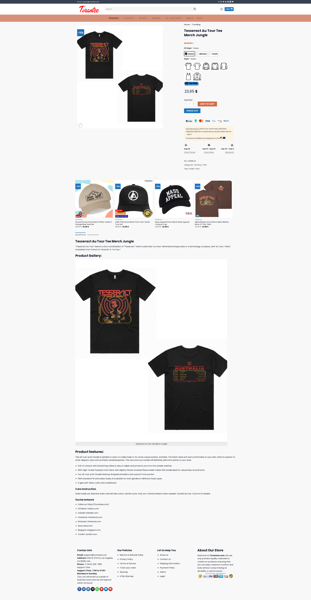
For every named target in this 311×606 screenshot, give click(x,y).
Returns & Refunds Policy (131, 555)
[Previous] (75, 206)
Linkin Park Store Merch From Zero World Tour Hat (132, 223)
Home (187, 24)
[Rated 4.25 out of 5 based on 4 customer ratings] (209, 43)
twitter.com (93, 508)
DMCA (163, 572)
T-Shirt (204, 165)
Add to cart (207, 104)
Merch (190, 18)
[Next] (232, 206)
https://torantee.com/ (98, 504)
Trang (197, 169)
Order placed (189, 152)
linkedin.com (92, 512)
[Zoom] (80, 125)
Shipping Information (170, 563)
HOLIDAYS (129, 18)
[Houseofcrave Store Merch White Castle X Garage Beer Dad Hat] (94, 199)
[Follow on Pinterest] (228, 2)
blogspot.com (94, 530)
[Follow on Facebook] (218, 2)
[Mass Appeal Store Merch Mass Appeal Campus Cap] (174, 199)
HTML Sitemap (126, 576)
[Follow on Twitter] (223, 2)
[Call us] (97, 589)
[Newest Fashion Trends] (89, 9)
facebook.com (95, 517)
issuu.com (88, 525)
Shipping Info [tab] (93, 235)
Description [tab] (80, 235)
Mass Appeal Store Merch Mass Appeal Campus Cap (172, 223)
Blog (200, 18)
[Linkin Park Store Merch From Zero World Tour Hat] (134, 199)
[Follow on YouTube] (232, 2)
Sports (143, 18)
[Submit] (195, 9)
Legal (162, 576)
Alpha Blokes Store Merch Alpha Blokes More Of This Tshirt (212, 223)
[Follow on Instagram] (221, 2)
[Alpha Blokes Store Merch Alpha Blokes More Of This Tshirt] (213, 199)
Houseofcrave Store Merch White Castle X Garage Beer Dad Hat (93, 223)
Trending (113, 18)
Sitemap (124, 572)
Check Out (192, 110)
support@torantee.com (95, 555)
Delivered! (229, 152)
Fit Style (188, 48)
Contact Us (165, 559)
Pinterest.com (94, 521)
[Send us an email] (225, 2)
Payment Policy (167, 567)
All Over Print (173, 18)
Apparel (156, 18)
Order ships (209, 152)
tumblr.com (91, 534)
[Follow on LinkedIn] (230, 2)
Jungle (191, 169)
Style (187, 59)
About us (164, 555)
